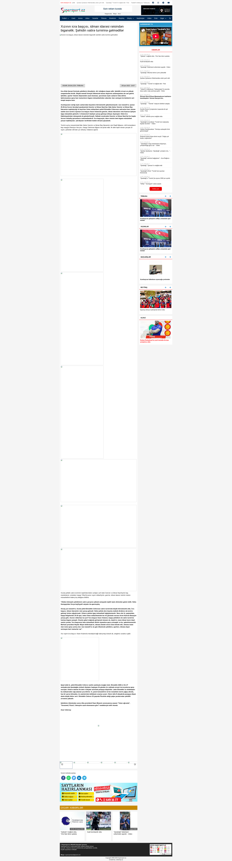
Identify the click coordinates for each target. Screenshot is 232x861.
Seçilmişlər (140, 18)
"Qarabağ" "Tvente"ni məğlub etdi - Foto (97, 2)
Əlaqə (115, 13)
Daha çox (155, 189)
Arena (80, 18)
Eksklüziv (112, 18)
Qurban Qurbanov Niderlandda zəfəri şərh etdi (70, 2)
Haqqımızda (108, 13)
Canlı (73, 18)
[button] (166, 196)
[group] (66, 764)
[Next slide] (135, 764)
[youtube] (153, 3)
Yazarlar (95, 18)
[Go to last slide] (62, 764)
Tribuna (103, 18)
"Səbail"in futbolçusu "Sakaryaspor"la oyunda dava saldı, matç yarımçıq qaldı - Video (136, 2)
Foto (156, 18)
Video (149, 18)
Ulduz (87, 18)
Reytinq (121, 18)
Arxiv (119, 13)
